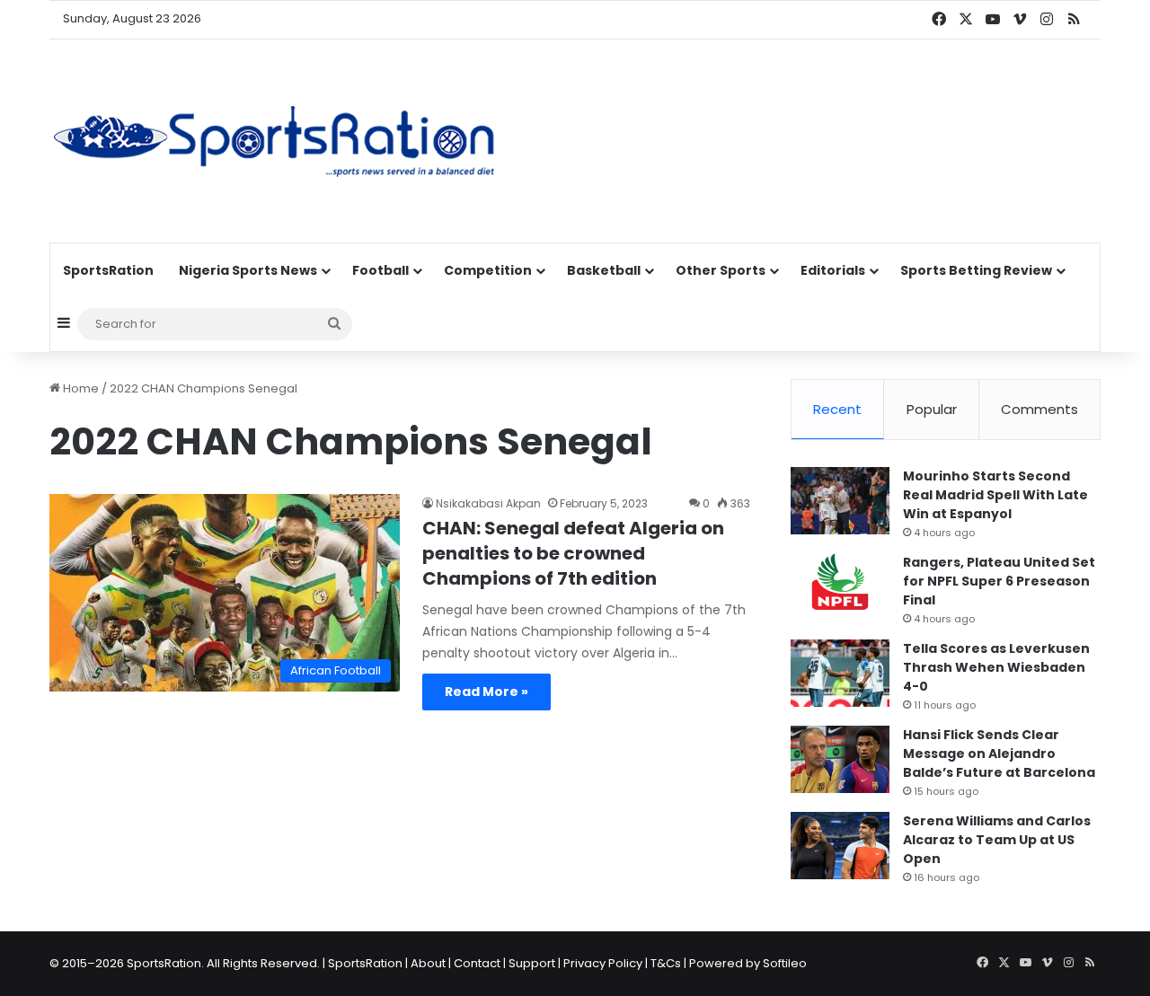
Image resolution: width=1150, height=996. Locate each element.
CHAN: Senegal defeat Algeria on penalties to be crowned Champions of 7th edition (573, 553)
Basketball (604, 270)
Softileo (785, 963)
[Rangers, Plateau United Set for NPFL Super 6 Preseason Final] (840, 587)
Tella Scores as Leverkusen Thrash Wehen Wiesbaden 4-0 (996, 667)
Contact (477, 963)
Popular (932, 409)
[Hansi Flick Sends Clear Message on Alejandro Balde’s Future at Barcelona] (840, 759)
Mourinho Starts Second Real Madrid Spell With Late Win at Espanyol (995, 495)
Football (380, 270)
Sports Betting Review (976, 270)
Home (79, 388)
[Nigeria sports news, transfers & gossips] (274, 141)
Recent (837, 409)
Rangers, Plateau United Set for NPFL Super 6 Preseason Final (999, 581)
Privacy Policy (602, 963)
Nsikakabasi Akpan (488, 503)
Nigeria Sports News (248, 270)
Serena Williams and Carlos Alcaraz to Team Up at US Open (997, 840)
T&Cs (665, 963)
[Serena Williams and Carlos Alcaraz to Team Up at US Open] (840, 845)
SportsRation (108, 270)
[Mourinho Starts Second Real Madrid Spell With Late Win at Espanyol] (840, 500)
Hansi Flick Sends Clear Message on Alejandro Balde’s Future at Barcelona (999, 753)
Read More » (486, 692)
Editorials (833, 270)
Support (532, 963)
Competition (488, 270)
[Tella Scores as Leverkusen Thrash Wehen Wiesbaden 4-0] (840, 673)
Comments (1039, 409)
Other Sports (720, 270)
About (428, 963)
